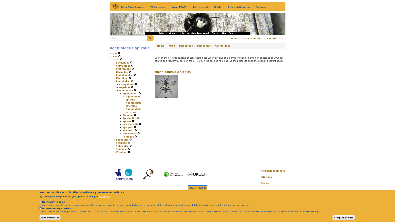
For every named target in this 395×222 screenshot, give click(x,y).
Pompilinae (126, 90)
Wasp (116, 59)
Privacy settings (197, 188)
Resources (261, 7)
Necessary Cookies (53, 202)
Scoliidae (122, 143)
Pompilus (129, 137)
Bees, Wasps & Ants (132, 7)
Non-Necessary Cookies (56, 208)
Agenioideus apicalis (173, 72)
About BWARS (179, 7)
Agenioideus (131, 93)
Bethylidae (123, 63)
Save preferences (50, 217)
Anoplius (128, 115)
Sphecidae (122, 146)
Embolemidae (125, 75)
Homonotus (130, 133)
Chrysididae (123, 66)
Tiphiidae (122, 149)
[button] (123, 24)
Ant (115, 53)
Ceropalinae (127, 84)
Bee (115, 56)
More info (104, 196)
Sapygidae (122, 140)
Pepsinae (125, 87)
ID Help (218, 7)
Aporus (127, 121)
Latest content (252, 38)
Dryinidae (122, 72)
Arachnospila (131, 124)
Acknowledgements (272, 171)
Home (234, 38)
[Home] (115, 6)
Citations (266, 177)
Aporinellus (130, 118)
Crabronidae (124, 69)
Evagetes (129, 130)
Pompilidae (123, 81)
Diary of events (201, 7)
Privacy (265, 183)
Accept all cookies (343, 217)
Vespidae (122, 152)
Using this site (274, 38)
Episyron (128, 127)
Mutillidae (122, 78)
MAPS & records (157, 7)
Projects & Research (238, 7)
